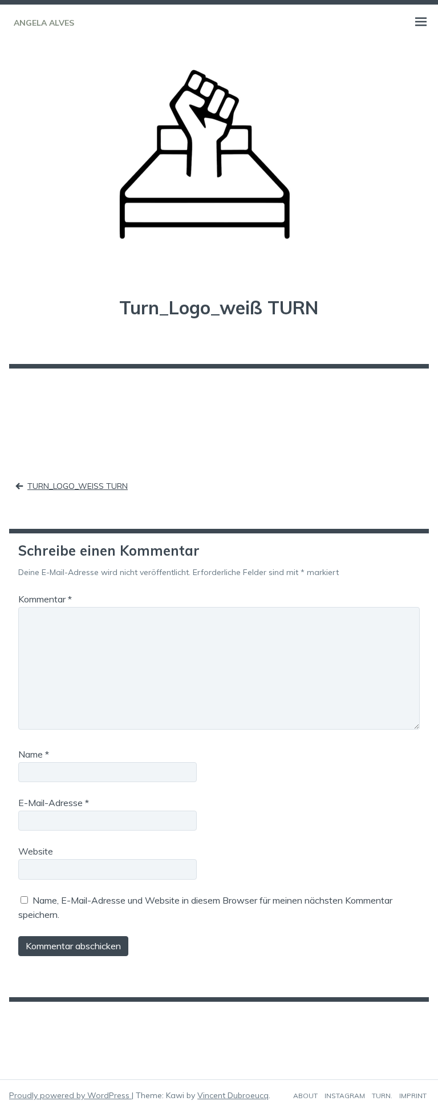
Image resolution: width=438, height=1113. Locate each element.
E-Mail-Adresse (53, 802)
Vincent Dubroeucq (233, 1095)
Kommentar (45, 599)
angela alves (44, 23)
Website (35, 851)
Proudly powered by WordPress (70, 1095)
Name (33, 754)
